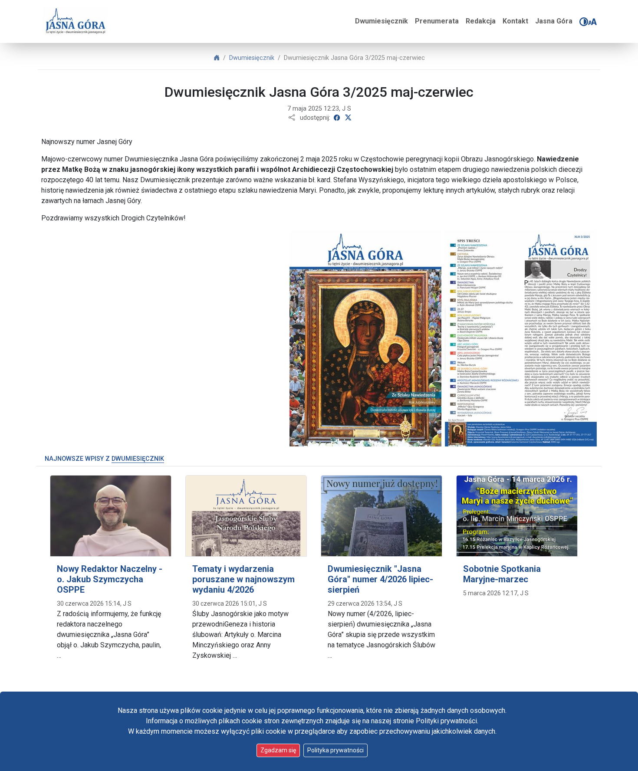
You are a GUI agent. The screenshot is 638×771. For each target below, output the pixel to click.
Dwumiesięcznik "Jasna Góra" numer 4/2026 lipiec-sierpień (380, 579)
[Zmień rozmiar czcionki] (592, 21)
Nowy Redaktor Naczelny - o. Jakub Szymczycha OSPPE (109, 579)
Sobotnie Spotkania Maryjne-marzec (502, 574)
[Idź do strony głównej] (75, 21)
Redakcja (481, 21)
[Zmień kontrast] (583, 21)
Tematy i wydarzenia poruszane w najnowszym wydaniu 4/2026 (243, 579)
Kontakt (515, 21)
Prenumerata (437, 21)
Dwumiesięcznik (381, 21)
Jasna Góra (553, 21)
